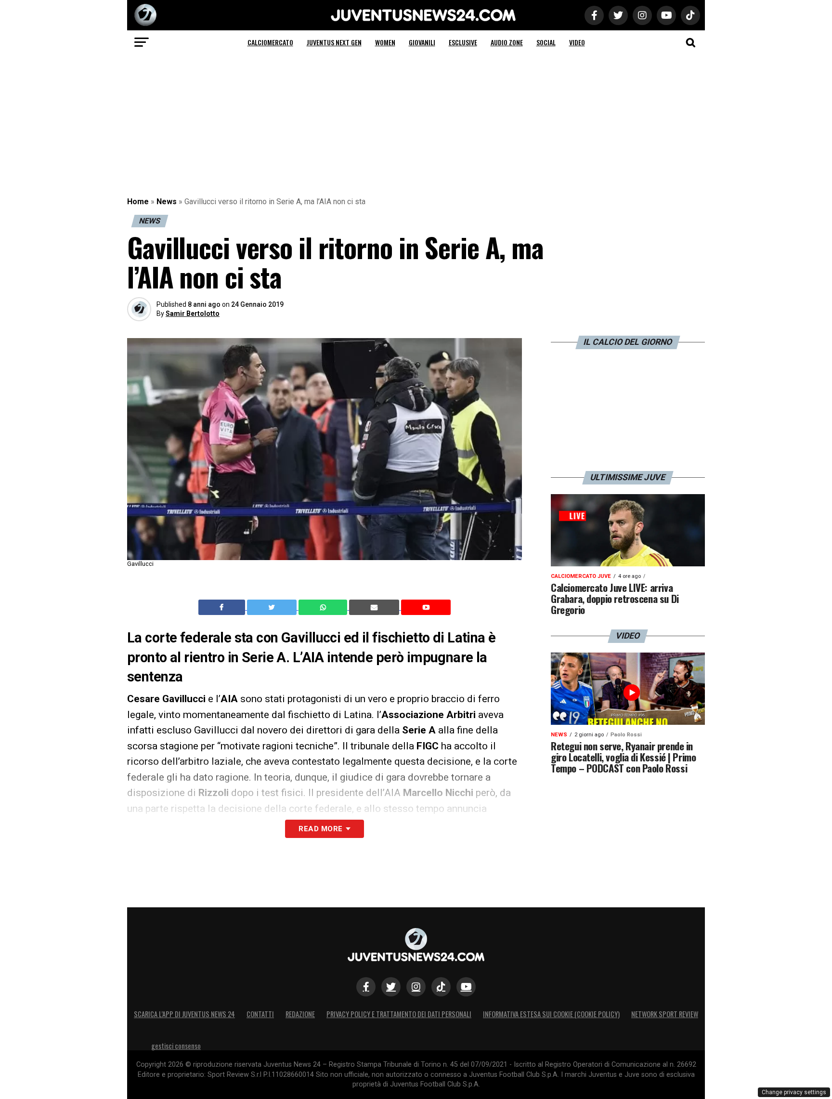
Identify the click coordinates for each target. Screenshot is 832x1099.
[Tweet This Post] (273, 607)
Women (385, 42)
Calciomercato (270, 42)
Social (546, 42)
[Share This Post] (324, 607)
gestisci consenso (176, 1046)
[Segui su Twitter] (391, 986)
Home (138, 201)
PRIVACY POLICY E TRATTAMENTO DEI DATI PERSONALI (398, 1014)
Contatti (260, 1014)
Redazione (300, 1014)
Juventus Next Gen (334, 42)
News (166, 201)
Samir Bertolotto (193, 313)
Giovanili (422, 42)
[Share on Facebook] (222, 607)
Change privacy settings (794, 1092)
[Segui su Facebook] (366, 986)
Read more (320, 828)
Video (577, 42)
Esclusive (463, 42)
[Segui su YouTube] (466, 986)
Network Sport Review (664, 1014)
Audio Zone (507, 42)
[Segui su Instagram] (416, 986)
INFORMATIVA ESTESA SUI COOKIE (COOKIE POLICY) (551, 1014)
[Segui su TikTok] (441, 986)
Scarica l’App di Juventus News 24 (184, 1014)
